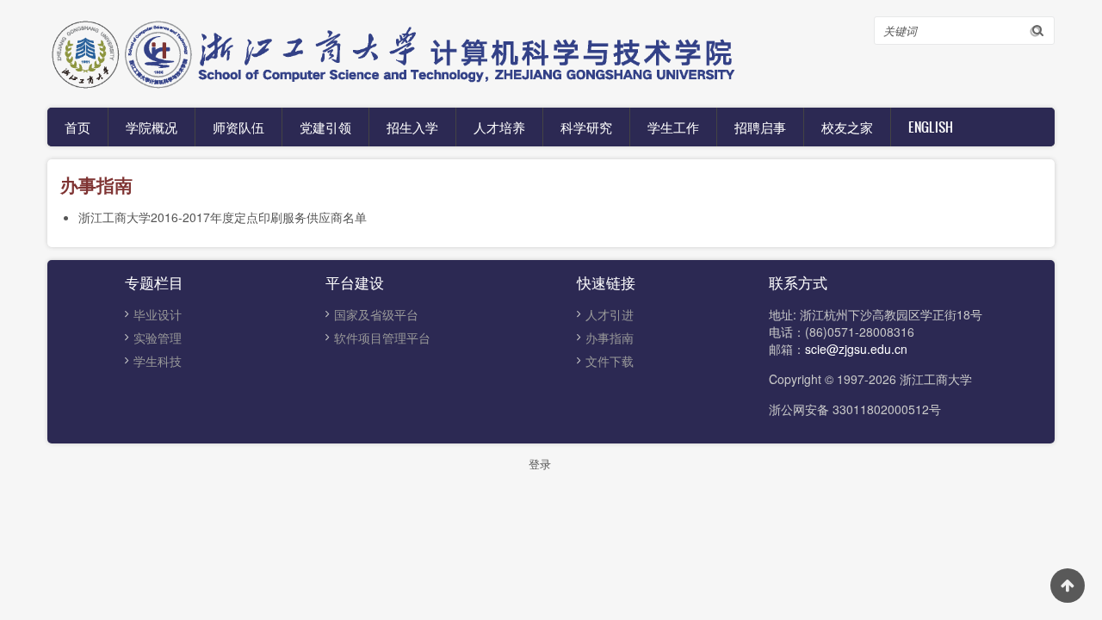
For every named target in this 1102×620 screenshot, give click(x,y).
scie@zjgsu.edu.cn (856, 348)
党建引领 (325, 126)
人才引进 (609, 314)
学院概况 (151, 126)
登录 (540, 464)
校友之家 (847, 126)
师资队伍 (238, 126)
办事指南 (609, 337)
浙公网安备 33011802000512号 (855, 409)
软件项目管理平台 (382, 337)
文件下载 (609, 360)
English (930, 126)
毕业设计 (157, 314)
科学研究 (586, 126)
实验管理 (157, 337)
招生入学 (412, 126)
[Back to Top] (1067, 585)
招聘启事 (760, 126)
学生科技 (157, 360)
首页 (77, 126)
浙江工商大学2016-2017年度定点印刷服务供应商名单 (222, 217)
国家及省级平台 (376, 314)
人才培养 (499, 126)
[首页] (460, 51)
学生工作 (673, 126)
